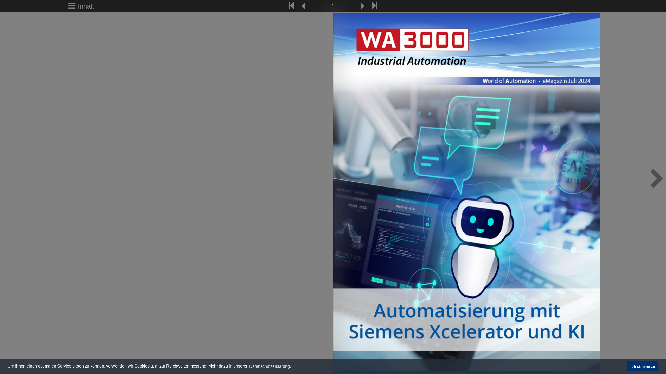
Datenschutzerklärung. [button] (270, 366)
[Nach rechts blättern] (362, 6)
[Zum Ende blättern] (374, 6)
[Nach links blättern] (303, 6)
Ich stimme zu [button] (643, 366)
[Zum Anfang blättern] (291, 6)
